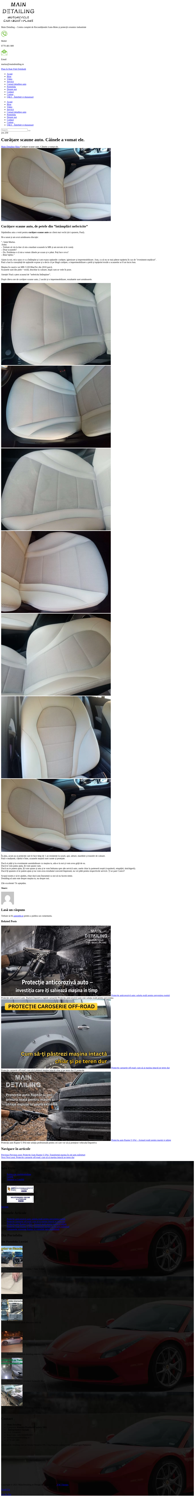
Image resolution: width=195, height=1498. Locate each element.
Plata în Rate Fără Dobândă (13, 69)
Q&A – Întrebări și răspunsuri (20, 97)
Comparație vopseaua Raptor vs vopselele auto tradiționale (33, 1229)
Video (9, 79)
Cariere (10, 94)
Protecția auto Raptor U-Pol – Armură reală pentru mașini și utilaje (141, 1140)
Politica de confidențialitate (19, 1174)
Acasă (9, 74)
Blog (9, 76)
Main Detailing (8, 146)
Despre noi (12, 89)
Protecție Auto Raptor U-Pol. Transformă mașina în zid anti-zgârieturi (38, 1226)
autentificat (18, 916)
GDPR (10, 1177)
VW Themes (62, 1484)
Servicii (10, 81)
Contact (10, 92)
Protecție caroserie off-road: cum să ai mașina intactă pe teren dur (140, 1068)
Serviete (4, 1207)
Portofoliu (11, 86)
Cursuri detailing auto (16, 84)
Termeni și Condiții (15, 1179)
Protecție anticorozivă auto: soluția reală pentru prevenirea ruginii (140, 995)
